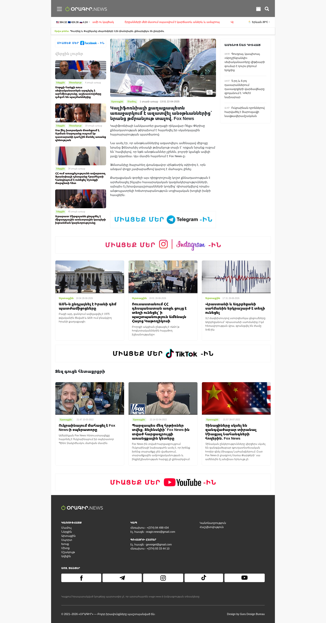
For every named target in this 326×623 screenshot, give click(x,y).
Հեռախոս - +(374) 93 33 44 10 (149, 548)
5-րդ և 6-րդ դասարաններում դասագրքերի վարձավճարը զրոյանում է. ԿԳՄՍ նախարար (244, 89)
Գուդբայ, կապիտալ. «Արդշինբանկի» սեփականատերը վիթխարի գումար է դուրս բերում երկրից (244, 62)
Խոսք (65, 544)
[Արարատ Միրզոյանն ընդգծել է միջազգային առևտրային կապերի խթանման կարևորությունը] (80, 198)
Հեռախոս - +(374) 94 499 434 (149, 527)
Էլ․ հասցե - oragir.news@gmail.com (152, 531)
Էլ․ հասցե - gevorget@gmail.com (151, 544)
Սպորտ (66, 539)
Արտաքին (68, 535)
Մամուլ (66, 527)
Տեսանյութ (75, 82)
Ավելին (66, 556)
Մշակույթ (68, 552)
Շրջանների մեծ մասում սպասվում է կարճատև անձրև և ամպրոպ (153, 22)
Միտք (65, 548)
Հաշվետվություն (212, 527)
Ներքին (60, 82)
